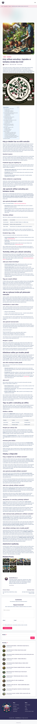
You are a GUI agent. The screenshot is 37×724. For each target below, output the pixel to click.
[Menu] (35, 2)
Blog (25, 706)
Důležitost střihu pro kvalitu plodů (8, 124)
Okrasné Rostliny (16, 704)
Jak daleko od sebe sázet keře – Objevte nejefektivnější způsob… (18, 684)
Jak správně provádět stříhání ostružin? (10, 133)
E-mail (15, 620)
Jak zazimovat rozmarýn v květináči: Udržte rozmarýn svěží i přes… (18, 693)
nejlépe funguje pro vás (19, 244)
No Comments (20, 64)
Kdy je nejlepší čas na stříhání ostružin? (10, 132)
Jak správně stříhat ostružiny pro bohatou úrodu (11, 112)
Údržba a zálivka (7, 128)
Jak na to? (6, 126)
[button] (11, 585)
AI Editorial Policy (18, 722)
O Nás (26, 708)
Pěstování (15, 706)
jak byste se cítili (26, 376)
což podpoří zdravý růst (11, 238)
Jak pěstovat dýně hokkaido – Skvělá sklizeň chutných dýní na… (18, 645)
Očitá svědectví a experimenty (9, 111)
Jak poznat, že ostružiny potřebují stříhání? (11, 135)
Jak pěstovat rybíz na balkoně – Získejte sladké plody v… (16, 658)
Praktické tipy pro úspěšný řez (9, 110)
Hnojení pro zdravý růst (8, 129)
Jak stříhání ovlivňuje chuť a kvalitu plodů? (11, 137)
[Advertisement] (18, 14)
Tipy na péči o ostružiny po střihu (8, 127)
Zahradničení (6, 6)
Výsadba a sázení (16, 708)
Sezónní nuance (7, 109)
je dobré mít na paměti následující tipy (20, 203)
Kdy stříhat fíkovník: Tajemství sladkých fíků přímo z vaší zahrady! (18, 667)
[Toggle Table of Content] (17, 107)
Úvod (2, 6)
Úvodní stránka (27, 704)
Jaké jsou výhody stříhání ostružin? (10, 134)
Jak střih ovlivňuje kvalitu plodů (9, 125)
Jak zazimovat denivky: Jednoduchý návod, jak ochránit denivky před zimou (20, 654)
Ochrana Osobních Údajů (29, 711)
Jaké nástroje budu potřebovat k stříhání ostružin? (11, 136)
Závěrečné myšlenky (7, 138)
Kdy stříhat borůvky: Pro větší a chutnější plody (15, 680)
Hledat (4, 634)
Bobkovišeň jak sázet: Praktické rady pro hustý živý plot (16, 671)
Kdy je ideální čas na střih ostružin (9, 108)
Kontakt (26, 709)
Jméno (4, 620)
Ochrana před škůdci (8, 130)
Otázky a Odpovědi (6, 131)
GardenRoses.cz (13, 577)
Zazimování (15, 711)
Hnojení (10, 6)
